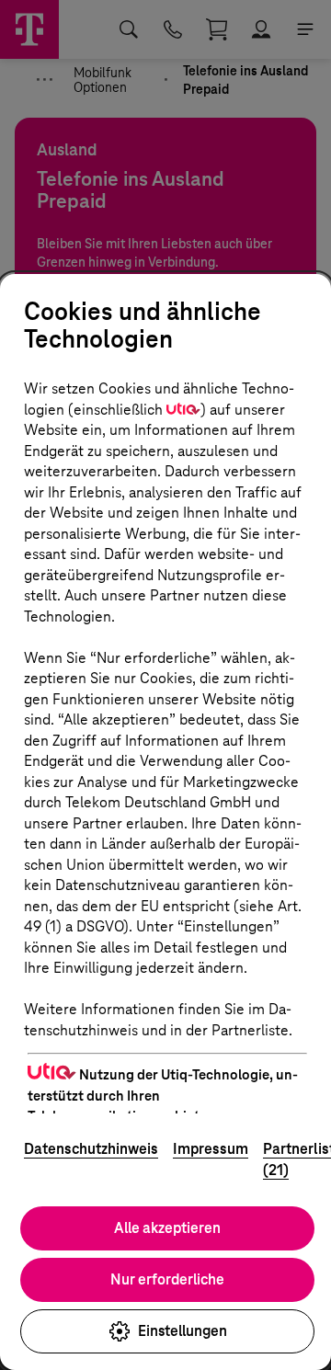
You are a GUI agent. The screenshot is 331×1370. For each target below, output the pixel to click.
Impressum (210, 1149)
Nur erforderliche (167, 1279)
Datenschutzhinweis (91, 1149)
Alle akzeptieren (167, 1228)
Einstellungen (182, 1331)
